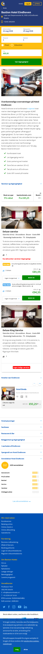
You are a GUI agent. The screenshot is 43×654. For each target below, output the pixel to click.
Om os (3, 563)
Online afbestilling (8, 530)
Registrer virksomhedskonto (11, 553)
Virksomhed (18, 45)
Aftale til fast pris (7, 545)
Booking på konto (7, 548)
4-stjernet (30, 108)
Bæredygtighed (7, 574)
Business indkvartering (9, 542)
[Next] (38, 83)
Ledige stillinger (7, 571)
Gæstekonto (5, 533)
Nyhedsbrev (5, 569)
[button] (27, 3)
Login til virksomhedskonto (11, 551)
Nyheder (4, 566)
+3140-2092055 (9, 22)
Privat (7, 45)
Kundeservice (6, 521)
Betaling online (6, 524)
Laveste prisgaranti (8, 577)
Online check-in (7, 527)
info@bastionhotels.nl (11, 592)
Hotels (21, 4)
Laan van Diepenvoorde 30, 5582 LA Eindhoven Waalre (21, 16)
